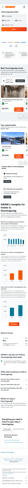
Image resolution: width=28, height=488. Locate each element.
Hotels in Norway (8, 460)
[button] (2, 7)
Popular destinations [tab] (18, 429)
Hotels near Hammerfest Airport (12, 440)
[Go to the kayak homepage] (10, 7)
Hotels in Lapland (17, 460)
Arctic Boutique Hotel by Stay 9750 (12, 99)
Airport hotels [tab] (7, 429)
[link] (7, 181)
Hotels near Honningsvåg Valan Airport (13, 442)
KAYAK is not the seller (8, 478)
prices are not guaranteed (7, 473)
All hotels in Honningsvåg (7, 452)
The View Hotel (6, 146)
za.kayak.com (6, 458)
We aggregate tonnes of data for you (12, 480)
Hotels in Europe (19, 458)
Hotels (12, 458)
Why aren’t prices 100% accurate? (11, 483)
